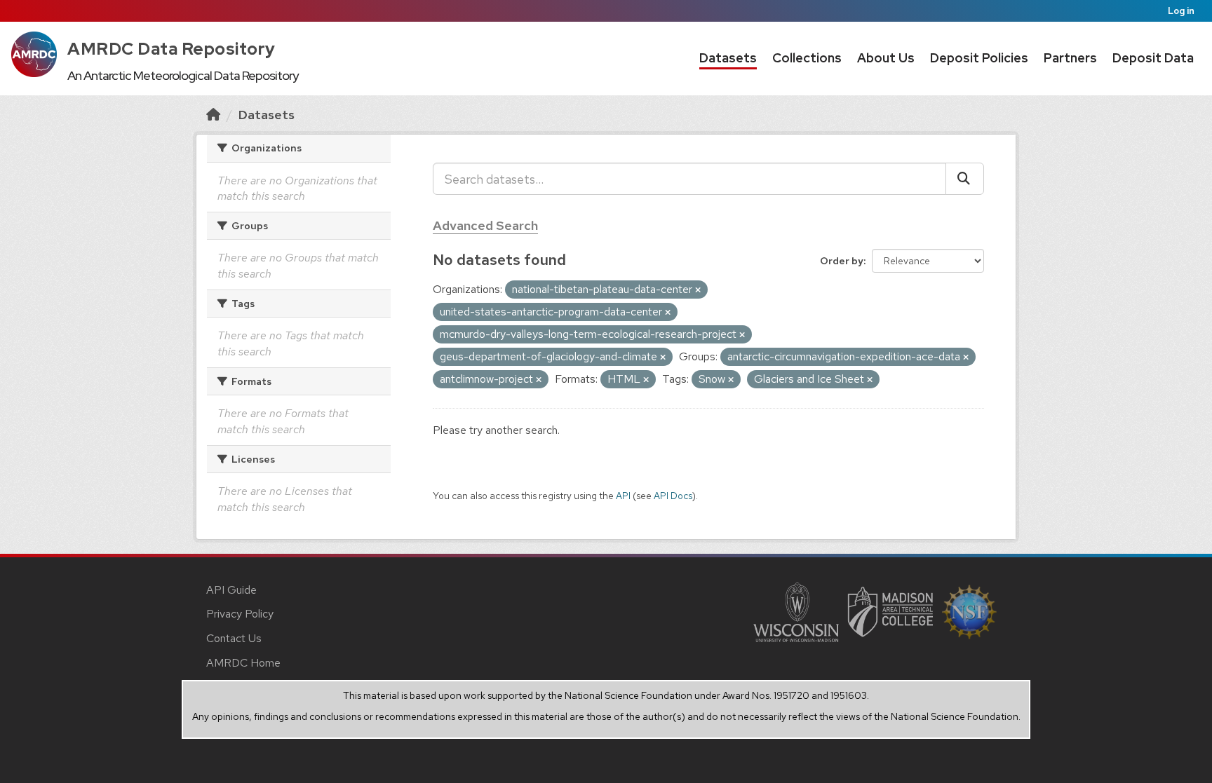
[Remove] (698, 290)
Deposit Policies (979, 58)
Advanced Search (485, 225)
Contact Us (234, 638)
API (623, 495)
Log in (1181, 11)
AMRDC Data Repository (171, 49)
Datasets (728, 58)
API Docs (673, 495)
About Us (886, 58)
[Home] (213, 115)
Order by (841, 260)
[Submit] (964, 179)
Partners (1070, 58)
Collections (807, 58)
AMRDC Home (243, 662)
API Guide (231, 590)
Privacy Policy (240, 613)
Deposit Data (1153, 58)
